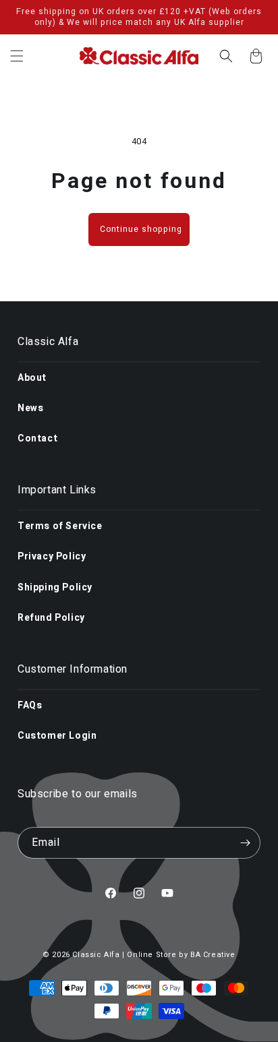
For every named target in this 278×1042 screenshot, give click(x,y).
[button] (17, 56)
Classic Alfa (95, 954)
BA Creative (212, 954)
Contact (37, 438)
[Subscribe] (245, 843)
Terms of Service (60, 526)
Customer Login (57, 736)
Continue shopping (141, 229)
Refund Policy (51, 618)
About (32, 378)
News (30, 408)
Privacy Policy (52, 556)
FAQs (30, 705)
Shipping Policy (55, 587)
